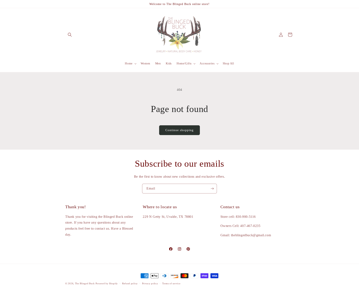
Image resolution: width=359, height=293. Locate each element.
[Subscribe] (212, 188)
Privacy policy (150, 283)
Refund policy (130, 283)
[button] (69, 34)
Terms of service (171, 283)
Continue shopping (179, 130)
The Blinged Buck (85, 283)
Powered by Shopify (107, 283)
